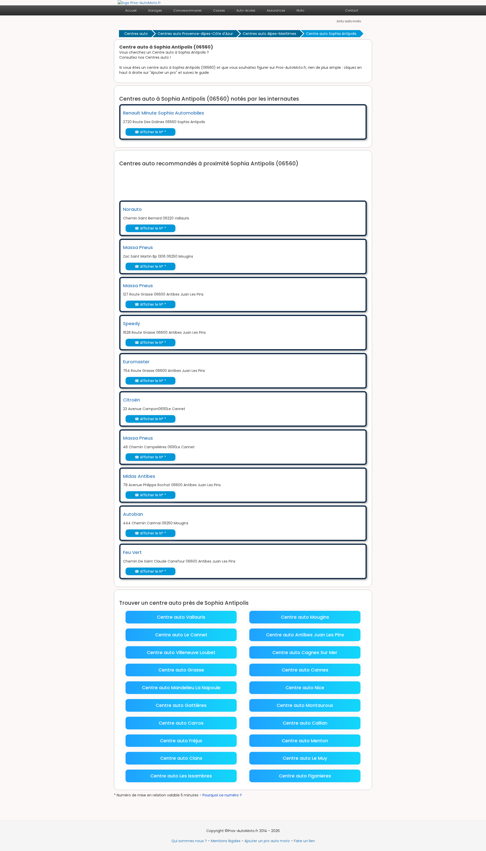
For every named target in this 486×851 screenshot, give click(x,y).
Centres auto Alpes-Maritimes (269, 33)
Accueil (131, 10)
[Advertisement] (211, 180)
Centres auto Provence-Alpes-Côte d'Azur (195, 33)
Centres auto (136, 33)
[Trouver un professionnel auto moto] (139, 2)
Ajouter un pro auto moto (267, 840)
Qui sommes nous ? (189, 840)
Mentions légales (225, 840)
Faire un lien (304, 840)
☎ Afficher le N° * (150, 132)
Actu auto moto (348, 21)
